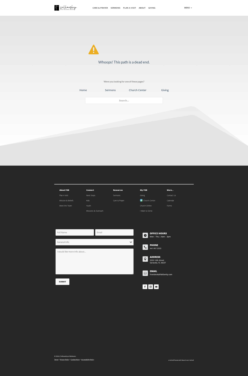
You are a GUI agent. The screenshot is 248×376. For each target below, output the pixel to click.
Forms (169, 205)
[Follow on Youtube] (156, 286)
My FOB (143, 190)
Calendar (170, 200)
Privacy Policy (64, 360)
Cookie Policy (75, 360)
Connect (90, 190)
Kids (88, 200)
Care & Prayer (100, 8)
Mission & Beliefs (66, 200)
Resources (118, 190)
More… (170, 190)
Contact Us (171, 195)
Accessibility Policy (87, 360)
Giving (151, 8)
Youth (88, 205)
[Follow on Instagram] (150, 286)
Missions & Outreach (94, 211)
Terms (56, 360)
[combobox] (124, 100)
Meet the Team (65, 205)
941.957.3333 (155, 248)
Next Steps (90, 195)
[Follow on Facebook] (145, 286)
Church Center (149, 200)
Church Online (146, 205)
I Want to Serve (146, 211)
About (142, 8)
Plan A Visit (129, 8)
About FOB (64, 190)
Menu (187, 8)
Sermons (115, 8)
